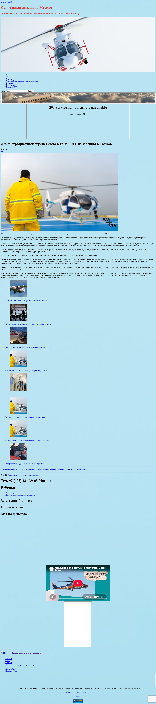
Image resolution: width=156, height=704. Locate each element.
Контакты (9, 83)
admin (3, 151)
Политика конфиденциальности (78, 692)
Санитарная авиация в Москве (26, 7)
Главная (8, 75)
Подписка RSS (11, 87)
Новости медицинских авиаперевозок (23, 475)
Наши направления (13, 493)
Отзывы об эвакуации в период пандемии (21, 81)
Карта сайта (10, 85)
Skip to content (6, 2)
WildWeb (78, 696)
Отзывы (8, 79)
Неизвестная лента (25, 653)
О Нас (7, 77)
